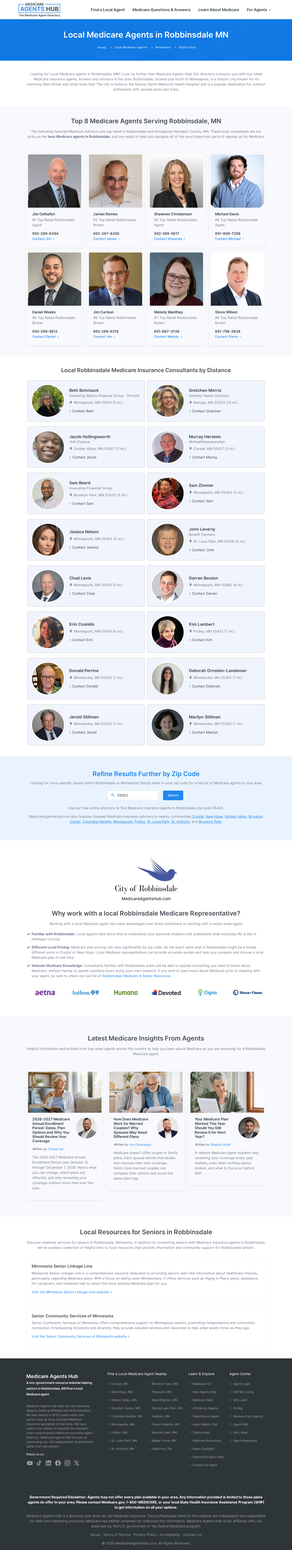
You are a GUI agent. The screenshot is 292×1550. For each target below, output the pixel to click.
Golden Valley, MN (124, 1400)
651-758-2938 (227, 331)
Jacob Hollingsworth (90, 436)
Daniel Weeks (44, 312)
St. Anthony (180, 821)
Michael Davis (227, 214)
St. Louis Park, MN (124, 1440)
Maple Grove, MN (163, 1440)
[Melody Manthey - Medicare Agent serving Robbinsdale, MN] (176, 279)
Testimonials (201, 1432)
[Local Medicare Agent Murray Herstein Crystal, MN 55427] (168, 447)
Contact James (105, 239)
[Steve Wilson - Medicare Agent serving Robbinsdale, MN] (237, 279)
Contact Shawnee (168, 239)
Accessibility (170, 1534)
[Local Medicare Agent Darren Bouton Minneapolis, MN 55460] (168, 585)
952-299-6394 (45, 233)
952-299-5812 (45, 331)
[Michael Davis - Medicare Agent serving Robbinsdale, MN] (237, 181)
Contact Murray (204, 457)
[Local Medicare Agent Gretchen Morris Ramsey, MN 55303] (168, 400)
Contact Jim (42, 239)
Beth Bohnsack (84, 390)
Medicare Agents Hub (52, 1376)
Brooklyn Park (210, 821)
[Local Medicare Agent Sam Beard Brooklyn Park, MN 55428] (48, 493)
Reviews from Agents (247, 1416)
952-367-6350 (106, 233)
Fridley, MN (119, 1432)
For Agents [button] (257, 9)
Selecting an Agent (205, 1416)
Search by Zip (161, 1448)
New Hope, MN (122, 1392)
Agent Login (241, 1384)
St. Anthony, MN (122, 1448)
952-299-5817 (166, 233)
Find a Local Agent (108, 9)
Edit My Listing (243, 1392)
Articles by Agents (205, 1408)
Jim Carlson (103, 312)
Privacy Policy (145, 1534)
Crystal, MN (119, 1384)
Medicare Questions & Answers (162, 9)
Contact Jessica (85, 547)
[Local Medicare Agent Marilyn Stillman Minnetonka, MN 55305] (168, 724)
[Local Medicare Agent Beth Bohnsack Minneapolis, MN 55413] (48, 400)
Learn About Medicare (218, 9)
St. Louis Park (158, 821)
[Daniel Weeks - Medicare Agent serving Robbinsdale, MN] (54, 279)
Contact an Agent (204, 1465)
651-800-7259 (227, 233)
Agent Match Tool (204, 1424)
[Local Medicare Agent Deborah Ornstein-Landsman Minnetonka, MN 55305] (168, 678)
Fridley (139, 821)
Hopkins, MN (160, 1416)
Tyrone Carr (56, 1149)
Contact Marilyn (205, 732)
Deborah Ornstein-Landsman (218, 670)
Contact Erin (82, 640)
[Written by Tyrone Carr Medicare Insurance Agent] (86, 1127)
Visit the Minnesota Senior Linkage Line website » (72, 1292)
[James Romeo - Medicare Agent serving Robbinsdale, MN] (115, 181)
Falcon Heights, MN (165, 1424)
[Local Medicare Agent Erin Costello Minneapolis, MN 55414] (48, 632)
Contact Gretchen (206, 411)
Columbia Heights (97, 821)
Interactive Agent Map (208, 1457)
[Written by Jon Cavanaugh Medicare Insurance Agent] (167, 1127)
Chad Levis (80, 578)
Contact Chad (83, 593)
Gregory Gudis (220, 1144)
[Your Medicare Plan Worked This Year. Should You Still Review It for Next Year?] (227, 1092)
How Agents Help (204, 1392)
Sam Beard (79, 482)
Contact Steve (227, 337)
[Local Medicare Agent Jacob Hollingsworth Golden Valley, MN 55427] (48, 447)
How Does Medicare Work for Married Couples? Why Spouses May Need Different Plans (131, 1128)
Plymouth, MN (161, 1392)
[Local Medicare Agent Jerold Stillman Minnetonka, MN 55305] (48, 724)
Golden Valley (236, 816)
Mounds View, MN (164, 1432)
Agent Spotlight (203, 1448)
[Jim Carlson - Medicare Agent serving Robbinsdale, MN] (115, 279)
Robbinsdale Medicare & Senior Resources (136, 976)
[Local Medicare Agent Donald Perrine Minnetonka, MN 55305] (48, 678)
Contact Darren (204, 593)
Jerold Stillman (84, 717)
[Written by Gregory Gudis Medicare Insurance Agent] (249, 1127)
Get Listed (240, 1432)
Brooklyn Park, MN (164, 1384)
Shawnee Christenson (173, 214)
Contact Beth (83, 411)
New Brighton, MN (164, 1400)
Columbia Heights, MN (127, 1416)
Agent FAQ (240, 1424)
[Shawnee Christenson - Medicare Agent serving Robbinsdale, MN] (176, 181)
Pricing (237, 1408)
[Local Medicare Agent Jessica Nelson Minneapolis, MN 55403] (48, 539)
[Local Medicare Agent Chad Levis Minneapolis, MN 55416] (48, 585)
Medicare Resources (206, 1440)
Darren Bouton (203, 578)
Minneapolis (123, 821)
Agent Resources (244, 1440)
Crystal (198, 816)
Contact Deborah (206, 686)
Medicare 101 (201, 1384)
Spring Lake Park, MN (167, 1408)
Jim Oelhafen (43, 214)
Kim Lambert (201, 624)
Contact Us (192, 1534)
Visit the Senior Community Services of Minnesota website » (81, 1336)
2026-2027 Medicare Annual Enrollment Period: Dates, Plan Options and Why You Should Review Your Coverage (51, 1130)
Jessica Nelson (84, 531)
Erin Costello (81, 624)
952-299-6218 (106, 331)
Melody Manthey (168, 312)
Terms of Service (117, 1534)
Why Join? (240, 1400)
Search (173, 795)
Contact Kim (202, 640)
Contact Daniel (44, 337)
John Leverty (202, 529)
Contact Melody (167, 337)
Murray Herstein (205, 436)
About (95, 1534)
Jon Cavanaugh (140, 1144)
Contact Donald (85, 686)
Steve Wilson (226, 312)
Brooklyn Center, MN (125, 1408)
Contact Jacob (84, 457)
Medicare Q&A (202, 1400)
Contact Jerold (84, 732)
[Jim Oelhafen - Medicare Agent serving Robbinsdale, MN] (54, 181)
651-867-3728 (167, 331)
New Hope (214, 816)
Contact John (203, 550)
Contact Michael (228, 239)
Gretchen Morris (205, 390)
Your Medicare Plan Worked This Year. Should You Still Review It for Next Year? (211, 1128)
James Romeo (105, 214)
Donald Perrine (84, 670)
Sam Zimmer (201, 485)
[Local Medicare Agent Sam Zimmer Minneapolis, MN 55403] (168, 493)
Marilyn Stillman (205, 717)
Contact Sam (82, 503)
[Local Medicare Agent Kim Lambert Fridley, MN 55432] (168, 632)
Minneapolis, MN (122, 1424)
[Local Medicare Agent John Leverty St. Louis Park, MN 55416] (168, 539)
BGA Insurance (80, 1410)
